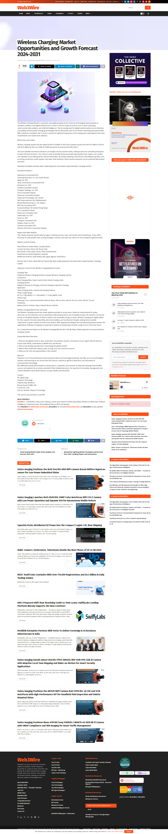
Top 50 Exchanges (57, 785)
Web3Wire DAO (92, 1)
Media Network (101, 1)
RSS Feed (108, 1)
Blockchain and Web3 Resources (95, 780)
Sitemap (112, 828)
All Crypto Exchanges (58, 790)
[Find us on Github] (140, 1)
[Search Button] (148, 8)
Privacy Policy (87, 828)
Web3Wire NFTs (69, 1)
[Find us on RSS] (149, 1)
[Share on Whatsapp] (78, 66)
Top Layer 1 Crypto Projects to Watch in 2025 (130, 320)
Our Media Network (23, 803)
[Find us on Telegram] (128, 1)
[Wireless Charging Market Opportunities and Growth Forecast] (56, 96)
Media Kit (20, 806)
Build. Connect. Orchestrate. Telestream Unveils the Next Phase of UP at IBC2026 (59, 550)
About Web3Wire (59, 1)
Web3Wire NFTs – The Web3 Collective (29, 788)
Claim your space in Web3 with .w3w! (98, 806)
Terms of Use (96, 828)
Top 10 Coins (55, 762)
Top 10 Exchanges (57, 782)
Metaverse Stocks (57, 805)
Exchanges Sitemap (145, 828)
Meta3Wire (141, 797)
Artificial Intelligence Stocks (60, 808)
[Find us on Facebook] (134, 1)
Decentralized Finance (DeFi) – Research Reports (98, 783)
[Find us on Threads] (137, 1)
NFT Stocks (55, 802)
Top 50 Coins (55, 765)
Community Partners (24, 801)
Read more (23, 485)
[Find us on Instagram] (131, 1)
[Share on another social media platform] (103, 66)
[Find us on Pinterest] (143, 1)
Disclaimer (105, 828)
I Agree (128, 831)
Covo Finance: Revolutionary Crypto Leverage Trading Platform (130, 482)
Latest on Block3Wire (121, 459)
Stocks (70, 13)
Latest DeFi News (90, 767)
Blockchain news (73, 407)
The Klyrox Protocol (91, 814)
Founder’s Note (22, 785)
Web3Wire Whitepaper (58, 813)
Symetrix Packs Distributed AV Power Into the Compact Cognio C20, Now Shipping (59, 525)
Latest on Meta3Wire (120, 496)
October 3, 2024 (21, 60)
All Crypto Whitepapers (92, 787)
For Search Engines (121, 828)
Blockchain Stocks (57, 800)
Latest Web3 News (91, 770)
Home (21, 13)
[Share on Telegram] (32, 66)
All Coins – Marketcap (58, 770)
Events (80, 13)
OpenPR (38, 60)
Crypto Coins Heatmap (58, 773)
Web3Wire (28, 7)
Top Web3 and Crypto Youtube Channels (98, 762)
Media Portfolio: (124, 797)
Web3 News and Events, (39, 407)
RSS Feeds (20, 809)
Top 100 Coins (55, 767)
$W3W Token (83, 1)
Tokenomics (71, 813)
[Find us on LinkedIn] (125, 1)
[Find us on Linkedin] (21, 817)
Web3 (28, 13)
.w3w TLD (76, 1)
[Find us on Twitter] (122, 1)
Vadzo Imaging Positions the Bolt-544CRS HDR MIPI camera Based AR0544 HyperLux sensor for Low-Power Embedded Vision (129, 421)
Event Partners (22, 798)
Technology (38, 13)
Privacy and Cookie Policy (115, 831)
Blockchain (25, 18)
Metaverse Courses (91, 799)
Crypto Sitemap (133, 828)
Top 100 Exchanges (57, 788)
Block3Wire (133, 797)
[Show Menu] (148, 13)
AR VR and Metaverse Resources (95, 796)
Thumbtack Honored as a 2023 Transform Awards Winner (128, 518)
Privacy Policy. (120, 367)
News (88, 13)
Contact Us (115, 1)
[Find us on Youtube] (146, 1)
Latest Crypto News (91, 765)
